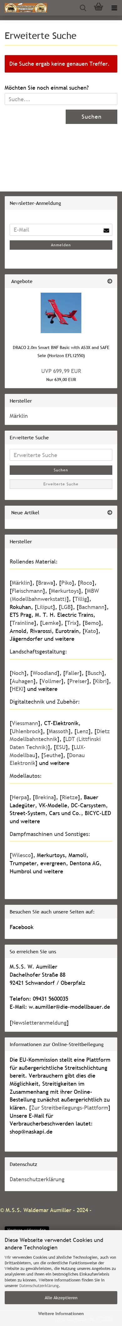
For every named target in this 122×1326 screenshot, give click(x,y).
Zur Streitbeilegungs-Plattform (69, 1107)
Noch (18, 673)
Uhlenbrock (26, 731)
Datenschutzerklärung (39, 1285)
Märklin (19, 415)
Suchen (92, 116)
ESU (61, 747)
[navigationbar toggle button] (114, 8)
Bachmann (91, 607)
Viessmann (25, 723)
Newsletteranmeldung (39, 1022)
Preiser (78, 681)
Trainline (23, 622)
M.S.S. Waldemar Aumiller (38, 1210)
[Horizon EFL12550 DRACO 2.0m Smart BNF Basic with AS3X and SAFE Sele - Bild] (61, 313)
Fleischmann (27, 590)
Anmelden (61, 245)
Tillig (81, 598)
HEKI (17, 688)
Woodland (45, 673)
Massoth (59, 731)
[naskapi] (23, 8)
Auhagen (22, 681)
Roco (86, 582)
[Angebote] (109, 281)
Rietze (70, 797)
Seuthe (52, 755)
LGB (66, 607)
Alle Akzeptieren (61, 1297)
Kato (90, 631)
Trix (72, 622)
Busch (95, 673)
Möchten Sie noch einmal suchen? (47, 87)
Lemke (50, 622)
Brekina (44, 797)
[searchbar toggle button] (83, 8)
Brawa (45, 582)
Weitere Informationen (61, 1313)
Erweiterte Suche (61, 484)
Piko (66, 582)
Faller (72, 673)
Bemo (92, 622)
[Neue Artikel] (109, 512)
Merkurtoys (65, 590)
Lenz (83, 731)
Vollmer (51, 681)
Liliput (45, 607)
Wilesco (21, 855)
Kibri (101, 681)
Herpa (19, 797)
